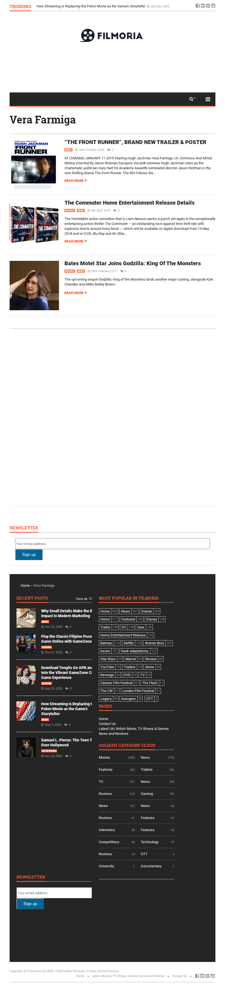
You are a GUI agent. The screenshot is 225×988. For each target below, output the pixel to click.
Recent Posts (32, 598)
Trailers (147, 769)
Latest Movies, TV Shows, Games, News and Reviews (128, 976)
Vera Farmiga (43, 119)
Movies (69, 210)
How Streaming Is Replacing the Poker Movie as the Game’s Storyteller (91, 8)
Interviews (49, 751)
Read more (74, 180)
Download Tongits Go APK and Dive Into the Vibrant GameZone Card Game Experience (71, 672)
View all (81, 599)
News (68, 150)
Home (25, 585)
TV (101, 781)
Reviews (105, 793)
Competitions (109, 842)
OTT (144, 854)
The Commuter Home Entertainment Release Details (129, 202)
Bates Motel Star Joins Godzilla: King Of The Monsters (132, 263)
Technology (150, 842)
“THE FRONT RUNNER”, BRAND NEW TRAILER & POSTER (135, 142)
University (106, 866)
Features (106, 769)
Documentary (151, 866)
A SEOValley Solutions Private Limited (81, 971)
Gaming (46, 647)
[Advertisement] (112, 67)
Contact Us (107, 724)
